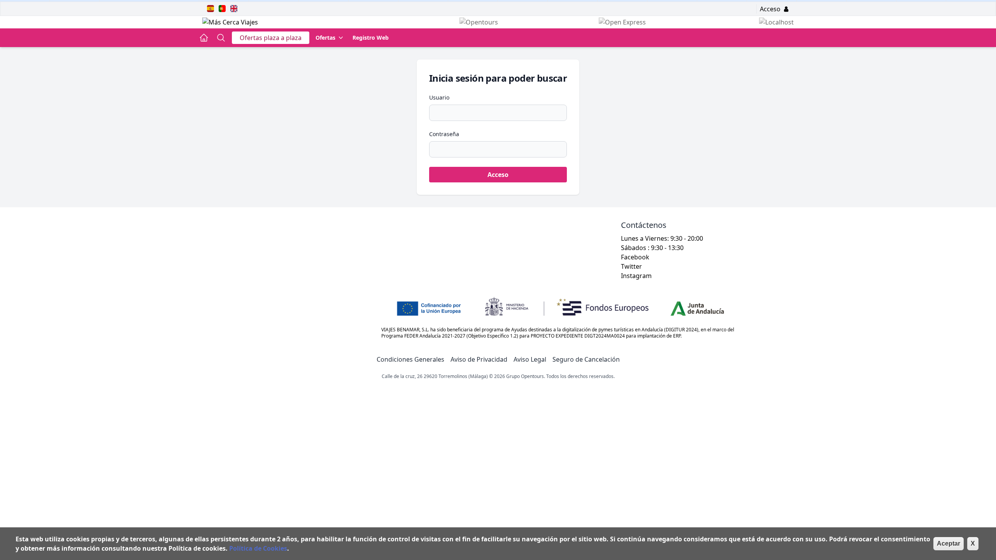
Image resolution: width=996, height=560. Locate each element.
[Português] (222, 8)
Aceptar (948, 543)
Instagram (636, 275)
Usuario (439, 97)
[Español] (210, 8)
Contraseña (444, 134)
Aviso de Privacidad (479, 359)
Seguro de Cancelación (586, 359)
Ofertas (325, 37)
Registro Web (370, 37)
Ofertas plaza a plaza (271, 37)
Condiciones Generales (410, 359)
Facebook (635, 257)
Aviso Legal (530, 359)
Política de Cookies (258, 548)
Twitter (631, 266)
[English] (233, 8)
